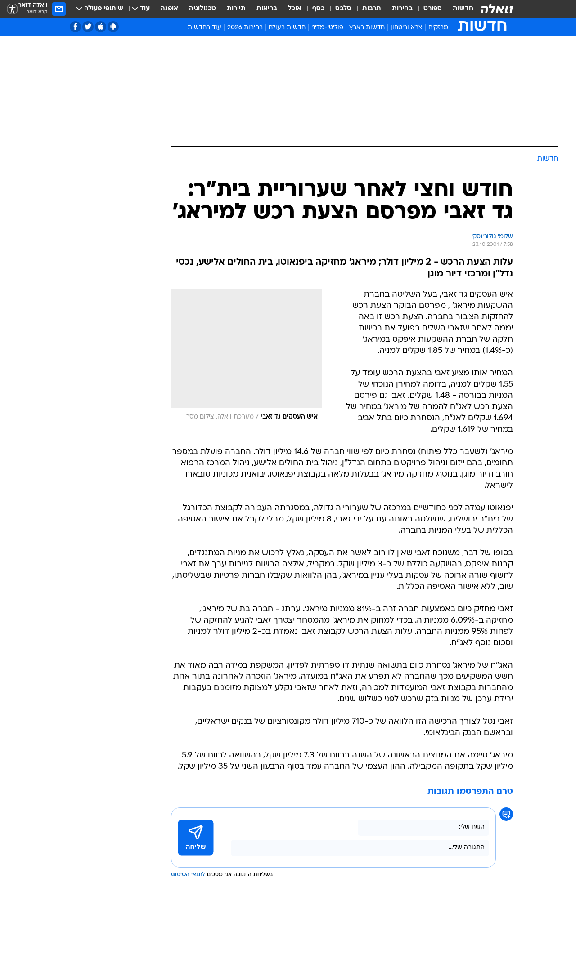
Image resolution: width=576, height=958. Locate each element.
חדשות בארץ (367, 28)
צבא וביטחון (407, 28)
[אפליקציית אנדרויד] (113, 26)
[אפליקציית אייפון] (100, 26)
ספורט (432, 8)
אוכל (295, 8)
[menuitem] (457, 9)
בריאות (266, 8)
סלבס (343, 8)
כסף (318, 8)
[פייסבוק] (75, 26)
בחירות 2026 (245, 28)
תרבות (371, 8)
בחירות (402, 8)
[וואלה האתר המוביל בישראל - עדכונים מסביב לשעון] (497, 8)
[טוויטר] (88, 26)
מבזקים (438, 28)
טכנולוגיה (202, 8)
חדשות (463, 8)
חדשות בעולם (287, 28)
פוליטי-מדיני (327, 28)
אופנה (169, 8)
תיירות (236, 8)
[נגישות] (12, 9)
